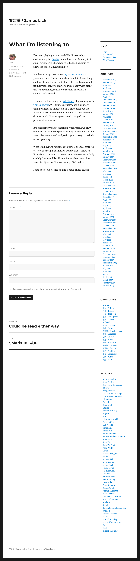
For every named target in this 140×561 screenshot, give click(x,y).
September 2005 (110, 263)
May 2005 (107, 274)
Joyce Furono (108, 439)
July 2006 (107, 234)
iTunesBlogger (41, 105)
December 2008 (109, 160)
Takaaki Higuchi (110, 514)
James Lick (107, 428)
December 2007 (109, 185)
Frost (105, 416)
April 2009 (107, 148)
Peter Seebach (109, 485)
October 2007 (108, 191)
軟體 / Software (15, 73)
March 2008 (108, 180)
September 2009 (110, 137)
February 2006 (109, 248)
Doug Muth (108, 405)
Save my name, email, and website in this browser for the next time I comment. (47, 289)
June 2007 (107, 203)
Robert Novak (108, 488)
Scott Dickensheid (111, 499)
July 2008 (107, 171)
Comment (15, 207)
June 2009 (107, 143)
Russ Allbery (108, 494)
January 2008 (108, 183)
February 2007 (109, 214)
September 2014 (110, 100)
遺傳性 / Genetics (110, 345)
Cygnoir (106, 402)
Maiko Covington (110, 454)
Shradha (106, 505)
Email (12, 262)
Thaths (106, 516)
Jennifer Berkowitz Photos (114, 436)
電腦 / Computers (110, 354)
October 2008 (108, 165)
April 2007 (107, 208)
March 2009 (108, 151)
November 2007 (109, 188)
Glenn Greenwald (110, 419)
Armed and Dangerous (112, 385)
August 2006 (108, 231)
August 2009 (108, 140)
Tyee (105, 525)
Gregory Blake (109, 422)
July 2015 (106, 97)
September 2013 (109, 102)
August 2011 (108, 111)
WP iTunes (68, 101)
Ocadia (55, 59)
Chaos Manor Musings (112, 393)
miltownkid (108, 459)
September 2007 (110, 194)
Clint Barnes (108, 399)
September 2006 (110, 228)
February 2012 (109, 108)
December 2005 (109, 254)
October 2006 (108, 226)
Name (12, 248)
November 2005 (109, 257)
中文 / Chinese (109, 308)
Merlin (106, 456)
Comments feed (109, 57)
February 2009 (109, 154)
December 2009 (109, 128)
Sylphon (106, 511)
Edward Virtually (110, 411)
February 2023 (109, 82)
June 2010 (107, 117)
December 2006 (109, 220)
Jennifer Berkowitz (111, 434)
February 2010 (109, 123)
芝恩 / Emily (108, 340)
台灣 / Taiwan (108, 311)
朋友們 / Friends (109, 325)
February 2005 (109, 283)
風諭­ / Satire (108, 360)
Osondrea (107, 474)
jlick (11, 63)
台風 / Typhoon (109, 314)
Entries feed (108, 54)
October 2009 (108, 134)
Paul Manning (109, 479)
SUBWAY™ (107, 305)
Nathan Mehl (108, 465)
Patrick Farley (109, 476)
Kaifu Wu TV (108, 448)
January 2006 (108, 251)
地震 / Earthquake (110, 317)
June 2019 (107, 85)
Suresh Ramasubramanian (114, 508)
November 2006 (110, 223)
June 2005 (107, 271)
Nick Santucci (109, 471)
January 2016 (108, 94)
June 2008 (107, 174)
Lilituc (105, 451)
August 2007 (108, 197)
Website (13, 275)
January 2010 (108, 125)
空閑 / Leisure (108, 337)
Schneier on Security (112, 496)
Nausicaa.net (108, 468)
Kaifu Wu (106, 442)
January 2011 (108, 114)
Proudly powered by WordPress (41, 549)
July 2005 (107, 268)
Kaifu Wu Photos (110, 445)
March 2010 (108, 120)
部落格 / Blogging (110, 348)
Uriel (105, 528)
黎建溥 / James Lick (27, 20)
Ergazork (107, 414)
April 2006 (107, 243)
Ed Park (106, 408)
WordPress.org (109, 60)
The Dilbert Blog (110, 519)
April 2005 (107, 277)
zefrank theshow (110, 531)
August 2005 (108, 266)
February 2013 (109, 105)
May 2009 (107, 145)
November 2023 (109, 80)
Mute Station (108, 462)
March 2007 (108, 211)
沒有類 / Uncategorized (112, 331)
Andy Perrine (108, 382)
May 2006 (107, 240)
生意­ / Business (109, 334)
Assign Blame (109, 391)
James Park (107, 431)
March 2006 (108, 246)
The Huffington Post (112, 522)
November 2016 (109, 91)
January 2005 (108, 286)
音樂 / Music (108, 357)
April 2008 (107, 177)
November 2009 (110, 131)
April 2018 (107, 88)
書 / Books (107, 322)
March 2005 (108, 280)
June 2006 (107, 237)
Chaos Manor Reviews (112, 396)
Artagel (106, 388)
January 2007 (108, 217)
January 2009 (108, 157)
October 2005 (108, 260)
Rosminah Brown (110, 491)
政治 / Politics (108, 320)
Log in (105, 51)
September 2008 (110, 168)
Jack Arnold (108, 425)
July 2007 (107, 200)
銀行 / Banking (109, 351)
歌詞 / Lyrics (108, 328)
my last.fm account (74, 74)
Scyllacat (106, 502)
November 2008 (109, 163)
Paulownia (107, 482)
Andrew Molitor (109, 379)
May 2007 (107, 205)
